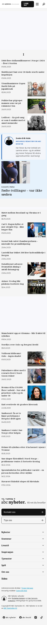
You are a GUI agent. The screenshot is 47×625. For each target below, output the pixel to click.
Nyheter (5, 532)
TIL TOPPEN (7, 499)
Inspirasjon (7, 552)
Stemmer (6, 538)
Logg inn (26, 4)
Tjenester (6, 558)
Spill (3, 565)
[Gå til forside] (10, 4)
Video (4, 578)
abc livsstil (26, 617)
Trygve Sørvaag (27, 588)
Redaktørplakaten (18, 598)
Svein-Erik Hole (21, 591)
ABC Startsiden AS (10, 608)
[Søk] (43, 4)
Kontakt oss (9, 512)
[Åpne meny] (37, 4)
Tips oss (8, 520)
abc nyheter (11, 617)
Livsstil (5, 545)
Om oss (5, 571)
